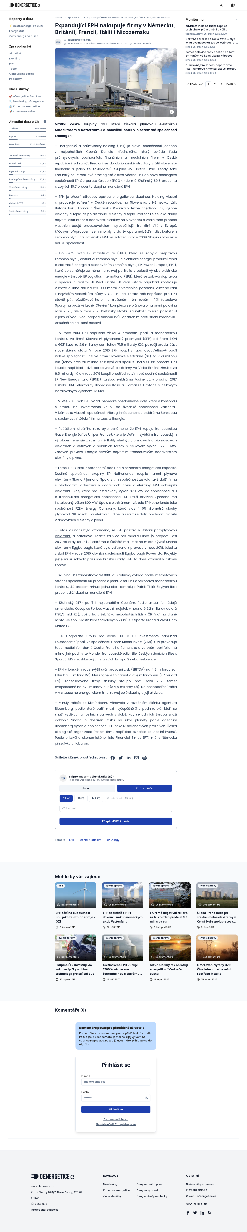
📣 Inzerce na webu (22, 111)
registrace (97, 1040)
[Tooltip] (45, 121)
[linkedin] (128, 758)
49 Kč (66, 798)
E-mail (85, 1076)
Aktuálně (15, 53)
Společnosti (74, 17)
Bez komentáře (142, 43)
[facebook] (112, 758)
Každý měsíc (144, 788)
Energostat (16, 31)
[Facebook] (189, 1213)
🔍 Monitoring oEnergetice (26, 101)
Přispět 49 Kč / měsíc (116, 821)
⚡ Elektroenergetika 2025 (26, 26)
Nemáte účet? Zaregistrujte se (116, 1124)
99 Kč (80, 798)
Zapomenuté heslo (115, 1119)
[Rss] (211, 1213)
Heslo (85, 1092)
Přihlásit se (116, 1109)
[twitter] (120, 758)
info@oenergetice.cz (44, 1210)
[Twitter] (197, 1213)
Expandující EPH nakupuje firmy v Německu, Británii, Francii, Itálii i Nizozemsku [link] (129, 17)
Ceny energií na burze (23, 36)
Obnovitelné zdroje (21, 74)
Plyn (11, 63)
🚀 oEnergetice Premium (25, 96)
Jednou (87, 788)
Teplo (13, 69)
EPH (71, 840)
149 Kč (96, 798)
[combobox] (212, 19)
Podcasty (15, 79)
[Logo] (24, 5)
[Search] (221, 5)
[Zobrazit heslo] (146, 1097)
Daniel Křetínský (90, 840)
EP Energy (113, 840)
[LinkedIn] (204, 1213)
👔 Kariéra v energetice (24, 106)
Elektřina (14, 58)
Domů (58, 17)
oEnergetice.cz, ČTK (79, 39)
